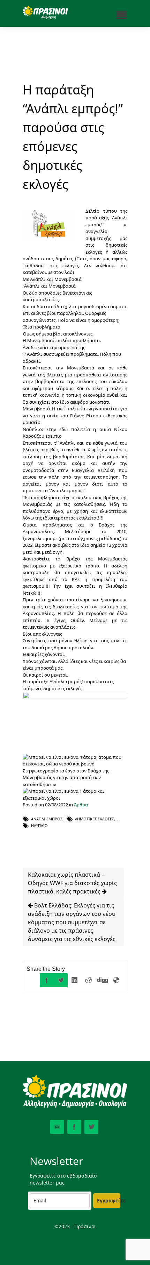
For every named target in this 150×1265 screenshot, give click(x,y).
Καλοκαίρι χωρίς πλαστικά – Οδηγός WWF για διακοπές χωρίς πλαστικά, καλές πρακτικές (72, 883)
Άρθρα (81, 804)
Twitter (91, 1127)
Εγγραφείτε (108, 1200)
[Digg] (103, 980)
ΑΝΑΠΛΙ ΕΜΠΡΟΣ (46, 818)
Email (57, 1127)
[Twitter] (61, 980)
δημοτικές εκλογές (94, 818)
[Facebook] (47, 980)
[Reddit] (89, 980)
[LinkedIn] (75, 980)
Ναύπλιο (39, 825)
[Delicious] (116, 980)
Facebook (74, 1127)
